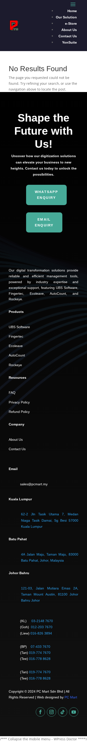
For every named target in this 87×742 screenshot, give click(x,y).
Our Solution (66, 17)
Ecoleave (16, 346)
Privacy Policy (19, 402)
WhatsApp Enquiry (46, 195)
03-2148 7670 (42, 621)
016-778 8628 (40, 659)
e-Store (71, 23)
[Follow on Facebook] (40, 712)
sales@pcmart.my (34, 484)
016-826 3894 (41, 633)
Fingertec (16, 336)
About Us (69, 30)
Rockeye (15, 365)
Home (72, 11)
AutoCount (17, 355)
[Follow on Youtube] (73, 712)
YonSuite (69, 42)
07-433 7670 (40, 647)
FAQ (12, 392)
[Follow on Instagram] (51, 712)
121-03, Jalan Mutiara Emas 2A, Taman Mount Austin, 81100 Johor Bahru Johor (49, 594)
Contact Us (67, 36)
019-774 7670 (40, 653)
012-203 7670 (41, 627)
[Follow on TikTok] (62, 712)
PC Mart (71, 697)
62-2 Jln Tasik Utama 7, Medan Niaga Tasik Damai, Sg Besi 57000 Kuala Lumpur (49, 520)
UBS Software (19, 327)
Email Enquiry (44, 222)
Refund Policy (19, 412)
